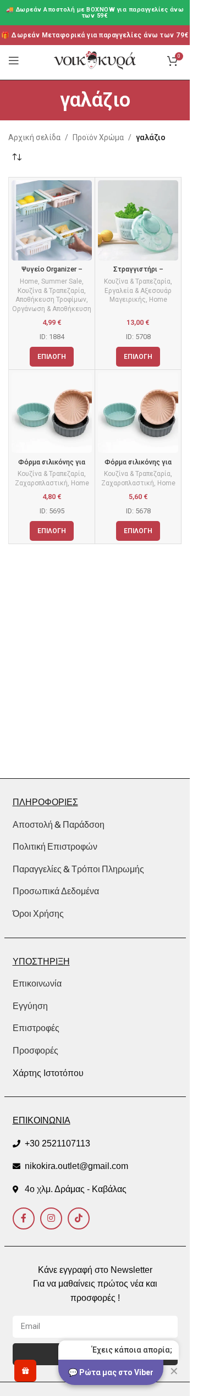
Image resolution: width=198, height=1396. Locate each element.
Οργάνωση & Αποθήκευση (51, 309)
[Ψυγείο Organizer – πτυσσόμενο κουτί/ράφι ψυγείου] (52, 220)
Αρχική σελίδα (34, 137)
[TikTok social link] (79, 1218)
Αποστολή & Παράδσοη (59, 824)
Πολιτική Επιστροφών (55, 846)
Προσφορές (35, 1050)
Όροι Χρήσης (38, 913)
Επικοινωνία (37, 983)
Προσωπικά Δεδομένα (56, 890)
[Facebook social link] (24, 1218)
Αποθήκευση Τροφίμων (50, 299)
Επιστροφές (36, 1028)
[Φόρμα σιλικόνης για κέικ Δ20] (52, 413)
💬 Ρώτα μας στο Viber (110, 1372)
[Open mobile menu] (14, 60)
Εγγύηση (30, 1006)
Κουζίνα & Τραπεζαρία (51, 291)
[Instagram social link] (51, 1218)
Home (29, 281)
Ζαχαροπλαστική (41, 483)
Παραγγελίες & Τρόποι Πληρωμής (78, 868)
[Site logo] (95, 60)
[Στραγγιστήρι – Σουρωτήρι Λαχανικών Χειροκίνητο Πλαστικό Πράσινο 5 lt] (138, 220)
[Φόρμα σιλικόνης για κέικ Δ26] (138, 413)
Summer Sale (61, 281)
